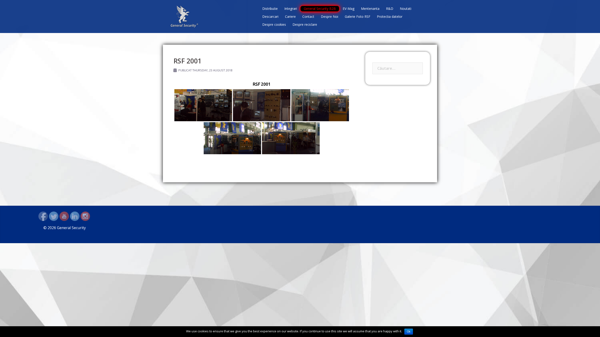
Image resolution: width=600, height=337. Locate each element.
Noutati (405, 8)
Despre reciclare (304, 24)
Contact (308, 16)
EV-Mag (348, 8)
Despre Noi (329, 16)
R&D (389, 8)
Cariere (290, 16)
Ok (408, 331)
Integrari (290, 8)
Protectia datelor (389, 16)
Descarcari (270, 16)
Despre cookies (274, 24)
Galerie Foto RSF (357, 16)
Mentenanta (370, 8)
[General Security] (184, 16)
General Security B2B (320, 8)
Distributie (270, 8)
